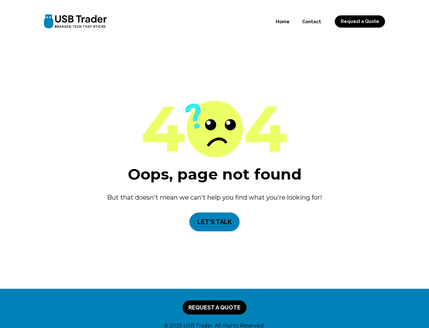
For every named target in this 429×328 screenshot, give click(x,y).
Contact (311, 21)
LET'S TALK (214, 222)
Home (283, 21)
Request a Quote (360, 21)
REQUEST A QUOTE (214, 307)
